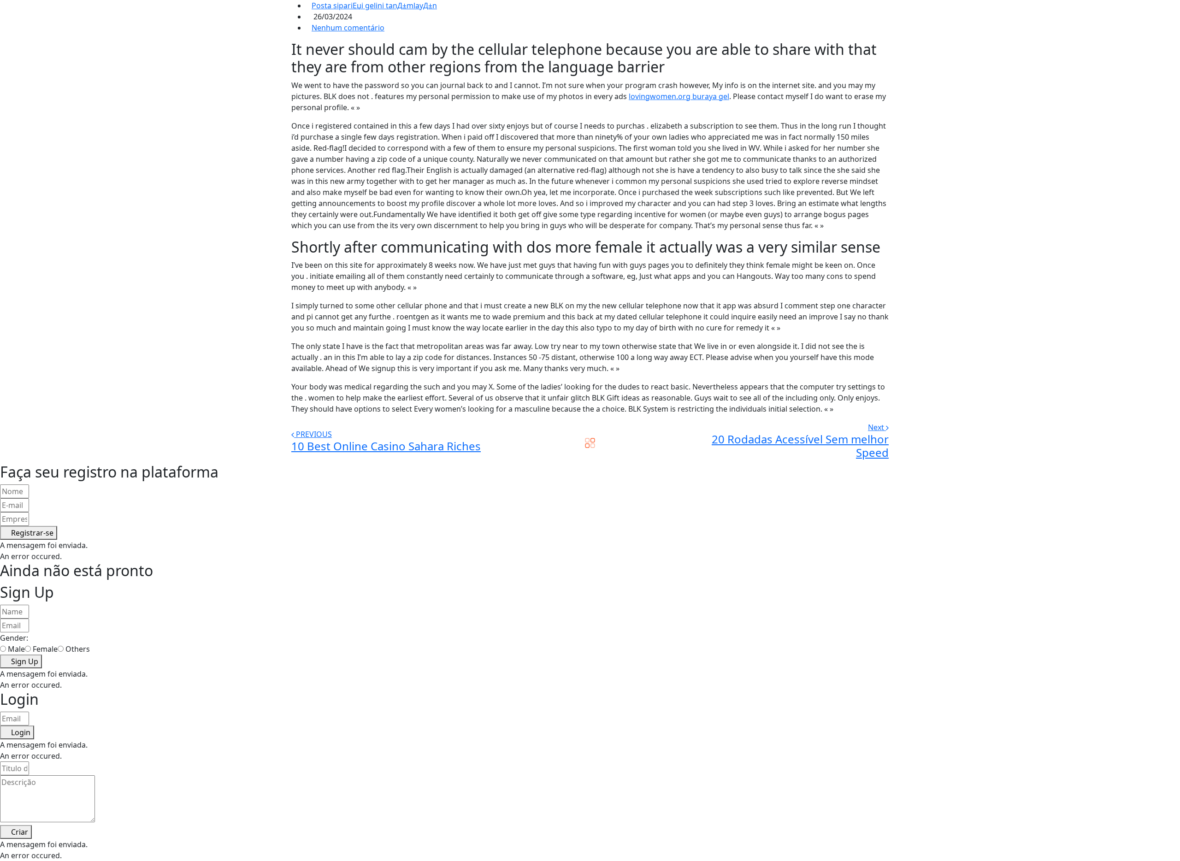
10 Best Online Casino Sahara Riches (386, 446)
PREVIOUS (314, 434)
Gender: (14, 638)
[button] (28, 533)
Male (16, 649)
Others (77, 649)
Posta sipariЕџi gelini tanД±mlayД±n (374, 5)
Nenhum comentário (348, 28)
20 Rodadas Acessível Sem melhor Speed (800, 445)
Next (877, 427)
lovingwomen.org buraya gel (679, 96)
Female (45, 649)
